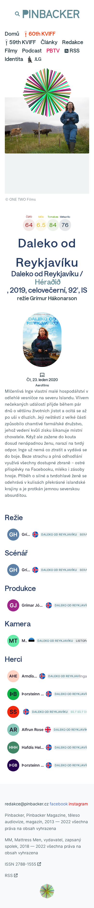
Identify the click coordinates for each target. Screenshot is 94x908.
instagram (78, 804)
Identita (14, 59)
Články (49, 42)
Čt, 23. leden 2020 (42, 382)
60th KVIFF (42, 34)
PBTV (53, 50)
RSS (75, 50)
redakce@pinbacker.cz (27, 804)
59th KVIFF (22, 42)
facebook (59, 804)
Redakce (72, 42)
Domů (12, 34)
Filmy (11, 50)
